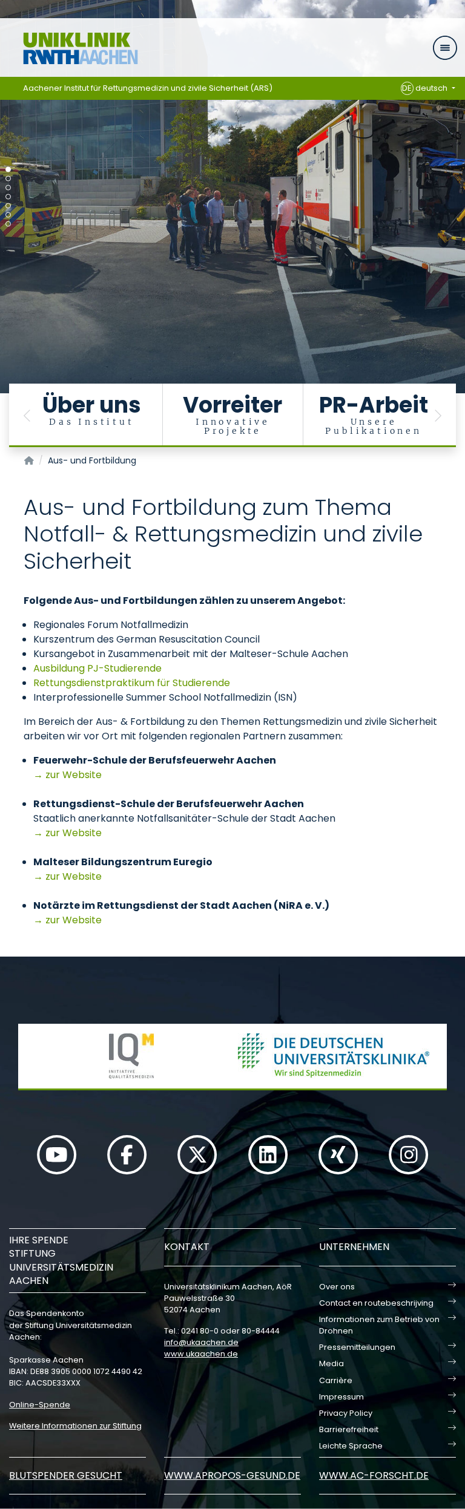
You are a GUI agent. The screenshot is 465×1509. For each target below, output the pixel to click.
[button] (27, 415)
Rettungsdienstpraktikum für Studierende (131, 683)
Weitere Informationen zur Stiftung (75, 1426)
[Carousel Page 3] (8, 188)
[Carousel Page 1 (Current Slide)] (8, 169)
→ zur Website (67, 775)
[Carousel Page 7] (8, 224)
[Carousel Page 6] (8, 215)
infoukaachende (201, 1342)
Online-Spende (39, 1404)
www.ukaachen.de (201, 1354)
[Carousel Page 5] (8, 206)
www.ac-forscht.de (374, 1475)
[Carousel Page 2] (8, 179)
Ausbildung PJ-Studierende (97, 668)
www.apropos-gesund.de (232, 1475)
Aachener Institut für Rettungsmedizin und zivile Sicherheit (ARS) (147, 88)
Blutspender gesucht (65, 1475)
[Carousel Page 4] (8, 197)
